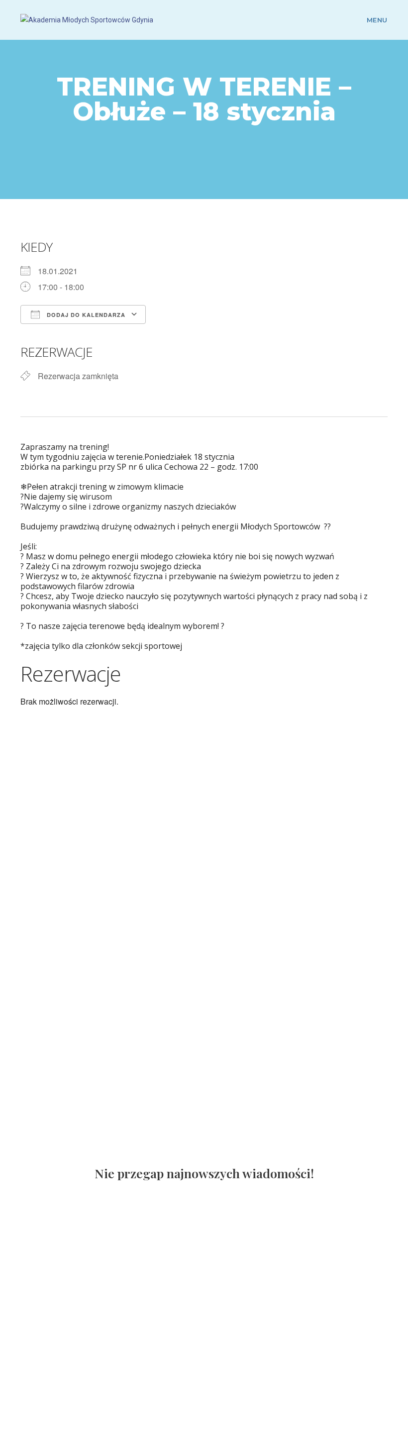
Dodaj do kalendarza (85, 314)
